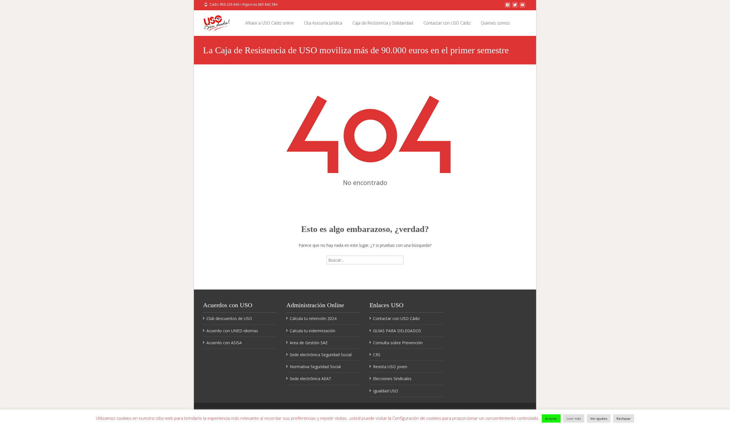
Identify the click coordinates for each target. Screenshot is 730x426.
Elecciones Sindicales (392, 378)
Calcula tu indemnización (312, 330)
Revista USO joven (390, 366)
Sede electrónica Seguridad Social (321, 354)
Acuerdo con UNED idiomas (232, 330)
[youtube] (522, 6)
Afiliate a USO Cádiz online (269, 23)
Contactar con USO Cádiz (447, 23)
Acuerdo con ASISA (224, 342)
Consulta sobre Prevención (398, 342)
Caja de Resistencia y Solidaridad (382, 23)
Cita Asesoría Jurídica (323, 23)
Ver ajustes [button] (598, 418)
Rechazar (624, 418)
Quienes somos (495, 23)
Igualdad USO (385, 391)
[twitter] (515, 6)
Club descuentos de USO (229, 318)
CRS (376, 354)
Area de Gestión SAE (309, 342)
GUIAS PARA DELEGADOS (397, 330)
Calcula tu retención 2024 (313, 318)
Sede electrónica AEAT (310, 378)
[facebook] (507, 6)
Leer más (574, 418)
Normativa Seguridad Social (315, 366)
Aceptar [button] (551, 418)
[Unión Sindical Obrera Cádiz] (212, 21)
